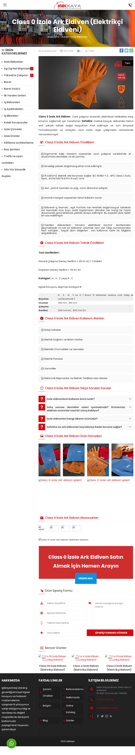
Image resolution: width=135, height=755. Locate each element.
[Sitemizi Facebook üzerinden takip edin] (98, 716)
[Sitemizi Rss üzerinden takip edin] (110, 716)
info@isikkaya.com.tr (108, 707)
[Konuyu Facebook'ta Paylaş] (121, 50)
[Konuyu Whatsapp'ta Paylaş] (131, 50)
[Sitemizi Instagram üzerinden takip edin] (106, 716)
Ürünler (65, 36)
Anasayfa (53, 36)
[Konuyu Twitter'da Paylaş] (126, 50)
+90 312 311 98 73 (130, 3)
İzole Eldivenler (79, 36)
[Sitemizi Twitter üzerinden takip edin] (102, 716)
